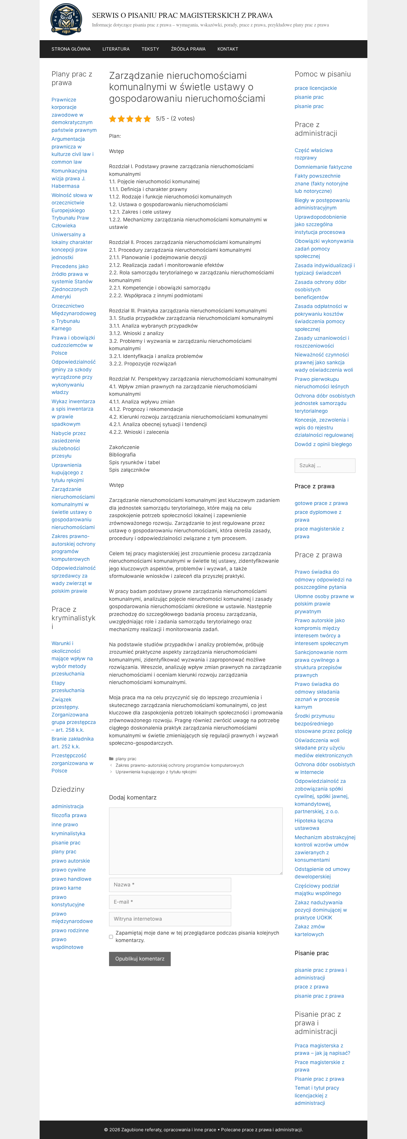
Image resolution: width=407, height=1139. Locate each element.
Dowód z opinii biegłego (323, 444)
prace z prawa (312, 987)
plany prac (126, 758)
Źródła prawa (188, 49)
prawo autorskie (71, 861)
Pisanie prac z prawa (319, 1079)
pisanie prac (66, 843)
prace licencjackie (316, 88)
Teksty (150, 49)
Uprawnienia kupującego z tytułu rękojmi (156, 771)
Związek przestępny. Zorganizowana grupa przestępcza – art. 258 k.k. (74, 715)
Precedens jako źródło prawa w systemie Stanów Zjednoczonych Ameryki (72, 281)
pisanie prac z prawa (319, 996)
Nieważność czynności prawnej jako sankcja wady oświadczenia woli (324, 362)
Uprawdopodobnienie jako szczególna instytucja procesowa (321, 224)
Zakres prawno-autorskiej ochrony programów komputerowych (180, 765)
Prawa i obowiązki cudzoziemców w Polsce (73, 345)
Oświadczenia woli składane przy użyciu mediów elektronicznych (323, 747)
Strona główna (71, 49)
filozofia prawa (69, 815)
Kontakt (228, 49)
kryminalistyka (69, 833)
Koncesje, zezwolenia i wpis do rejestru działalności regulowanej (324, 427)
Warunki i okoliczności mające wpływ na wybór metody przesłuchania (72, 658)
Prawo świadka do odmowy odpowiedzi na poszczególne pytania (323, 579)
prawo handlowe (71, 879)
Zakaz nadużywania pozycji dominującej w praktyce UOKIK (321, 910)
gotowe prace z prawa (321, 503)
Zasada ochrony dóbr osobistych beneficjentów (320, 289)
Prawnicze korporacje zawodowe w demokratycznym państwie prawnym (74, 115)
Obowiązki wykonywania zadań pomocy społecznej (324, 248)
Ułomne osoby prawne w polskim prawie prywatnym (324, 603)
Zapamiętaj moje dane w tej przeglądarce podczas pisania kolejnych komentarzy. (197, 937)
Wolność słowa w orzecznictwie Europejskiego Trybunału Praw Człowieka (72, 210)
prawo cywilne (69, 870)
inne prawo (65, 824)
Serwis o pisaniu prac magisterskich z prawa (182, 15)
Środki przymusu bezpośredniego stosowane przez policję (323, 723)
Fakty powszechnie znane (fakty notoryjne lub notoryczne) (321, 183)
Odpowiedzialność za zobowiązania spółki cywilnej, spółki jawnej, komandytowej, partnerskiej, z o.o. (322, 796)
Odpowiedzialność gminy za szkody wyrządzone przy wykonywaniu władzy (74, 377)
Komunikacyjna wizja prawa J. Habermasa (69, 178)
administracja (68, 806)
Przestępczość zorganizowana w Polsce (73, 763)
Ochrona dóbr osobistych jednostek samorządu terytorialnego (325, 403)
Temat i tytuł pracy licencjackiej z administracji (317, 1095)
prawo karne (66, 888)
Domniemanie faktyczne (323, 167)
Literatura (116, 49)
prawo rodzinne (70, 930)
